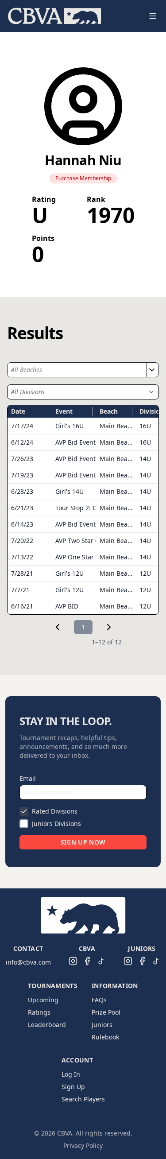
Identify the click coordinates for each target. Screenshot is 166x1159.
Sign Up (73, 1086)
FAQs (99, 1000)
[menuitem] (54, 16)
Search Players (83, 1099)
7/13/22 (22, 557)
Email (27, 778)
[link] (57, 627)
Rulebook (105, 1037)
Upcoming (43, 1000)
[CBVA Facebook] (87, 961)
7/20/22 (22, 540)
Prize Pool (106, 1012)
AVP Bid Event (75, 442)
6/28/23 (22, 491)
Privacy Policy (83, 1145)
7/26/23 (22, 458)
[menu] (72, 16)
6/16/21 (22, 606)
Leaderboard (47, 1024)
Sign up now (83, 842)
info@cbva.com (28, 962)
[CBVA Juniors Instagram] (128, 961)
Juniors (102, 1024)
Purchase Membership (83, 178)
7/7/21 (20, 589)
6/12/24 (22, 442)
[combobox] (77, 370)
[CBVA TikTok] (101, 961)
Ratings (39, 1012)
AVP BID (66, 606)
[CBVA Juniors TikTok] (156, 961)
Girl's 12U (69, 573)
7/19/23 (22, 475)
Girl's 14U (69, 491)
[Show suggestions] (151, 370)
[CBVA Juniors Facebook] (142, 961)
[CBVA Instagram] (73, 961)
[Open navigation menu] (153, 16)
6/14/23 (22, 524)
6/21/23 (22, 508)
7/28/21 (22, 573)
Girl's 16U (69, 426)
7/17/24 (22, 426)
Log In (71, 1074)
